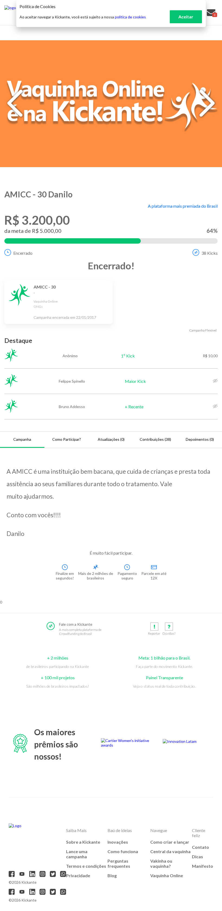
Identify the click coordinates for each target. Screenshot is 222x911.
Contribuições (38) (155, 439)
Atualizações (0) (111, 439)
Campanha (22, 439)
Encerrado (22, 253)
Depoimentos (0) (200, 439)
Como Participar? (66, 439)
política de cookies (130, 17)
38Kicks (209, 253)
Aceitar (185, 16)
